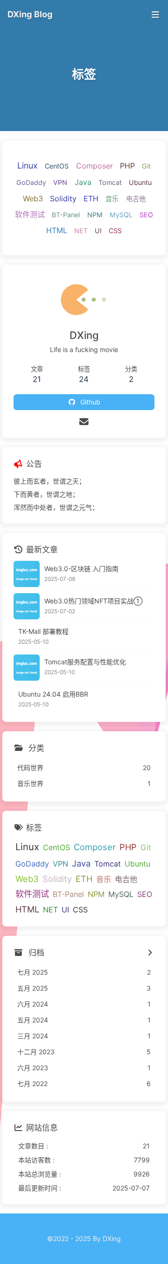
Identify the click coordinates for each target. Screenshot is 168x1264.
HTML (56, 230)
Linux (27, 165)
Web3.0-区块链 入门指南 (81, 569)
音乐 (112, 199)
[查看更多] (149, 953)
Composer (94, 165)
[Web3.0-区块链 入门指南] (27, 574)
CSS (115, 231)
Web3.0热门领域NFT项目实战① (93, 601)
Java (83, 182)
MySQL (121, 215)
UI (98, 231)
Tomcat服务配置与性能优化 (85, 662)
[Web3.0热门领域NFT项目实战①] (27, 606)
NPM (95, 215)
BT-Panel (66, 215)
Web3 (33, 198)
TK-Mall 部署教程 (43, 631)
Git (146, 166)
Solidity (63, 198)
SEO (146, 215)
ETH (91, 198)
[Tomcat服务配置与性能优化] (27, 667)
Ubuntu (140, 182)
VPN (60, 182)
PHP (127, 165)
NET (81, 231)
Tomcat (110, 182)
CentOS (57, 166)
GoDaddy (31, 182)
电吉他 (136, 199)
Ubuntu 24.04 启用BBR (53, 694)
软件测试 (30, 214)
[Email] (84, 421)
